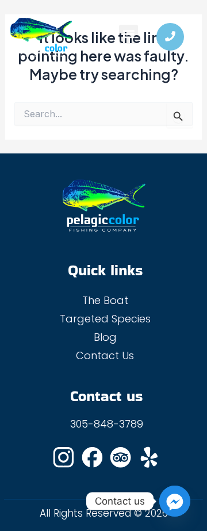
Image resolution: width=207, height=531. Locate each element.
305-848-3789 (106, 424)
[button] (128, 34)
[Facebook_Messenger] (174, 501)
